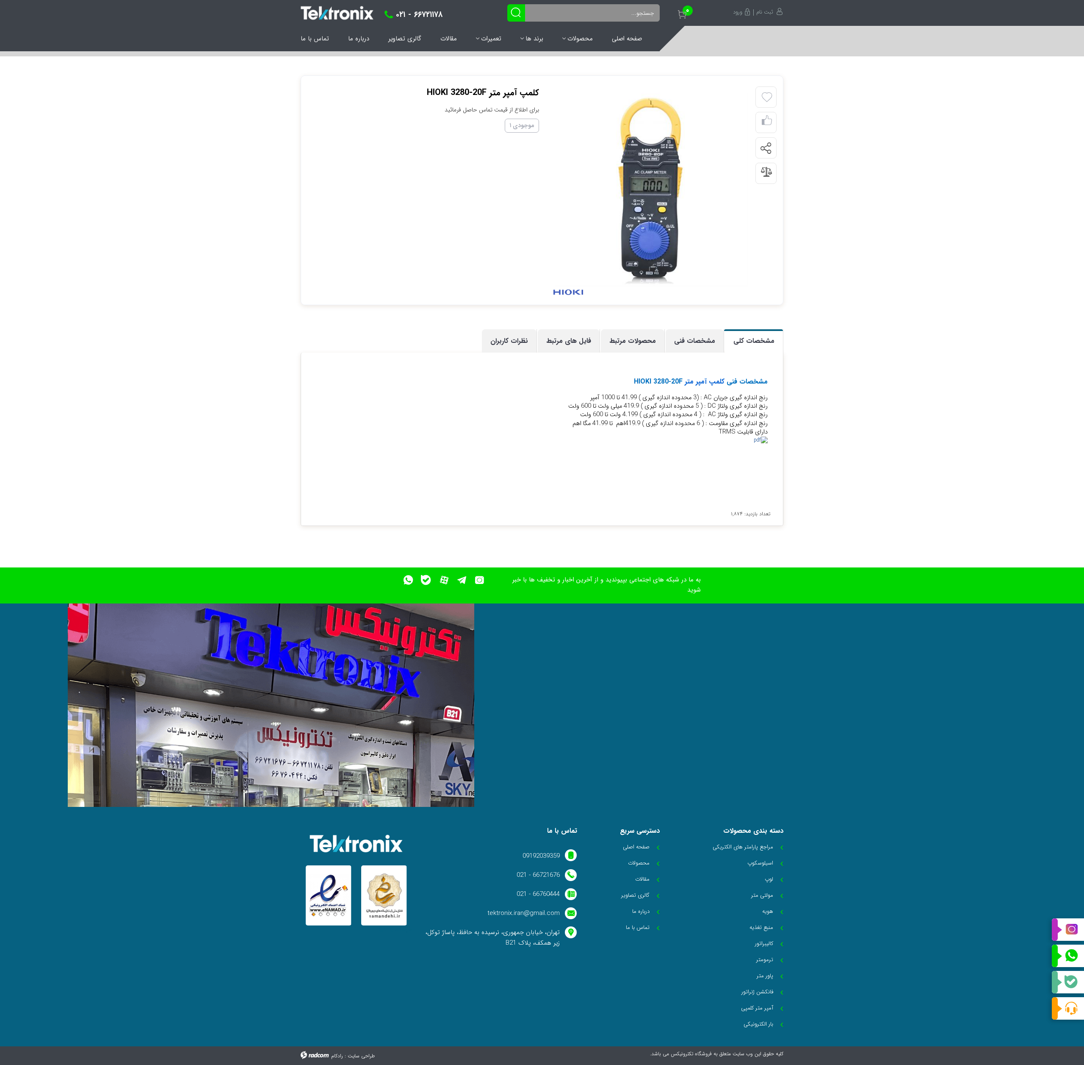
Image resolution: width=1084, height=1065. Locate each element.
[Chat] (1068, 1008)
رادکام (337, 1056)
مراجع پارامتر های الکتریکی (743, 847)
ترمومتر (764, 959)
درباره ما (358, 38)
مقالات (448, 38)
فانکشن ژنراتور (757, 991)
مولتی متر (762, 895)
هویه (767, 911)
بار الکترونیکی (758, 1024)
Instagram (1068, 929)
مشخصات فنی (694, 341)
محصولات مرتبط (632, 341)
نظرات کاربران (509, 341)
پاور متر (765, 975)
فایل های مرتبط (568, 341)
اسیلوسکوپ (760, 863)
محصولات (580, 38)
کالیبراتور (764, 943)
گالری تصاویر (404, 38)
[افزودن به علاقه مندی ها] (767, 97)
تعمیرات (491, 38)
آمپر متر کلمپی (757, 1008)
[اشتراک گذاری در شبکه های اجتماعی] (765, 148)
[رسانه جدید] (651, 190)
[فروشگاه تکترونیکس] (337, 13)
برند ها (534, 38)
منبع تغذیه (761, 927)
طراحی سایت (361, 1056)
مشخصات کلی (753, 341)
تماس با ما (315, 38)
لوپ (769, 879)
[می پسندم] (767, 122)
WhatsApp (1068, 956)
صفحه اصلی (627, 38)
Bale (1068, 982)
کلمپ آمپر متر (704, 381)
